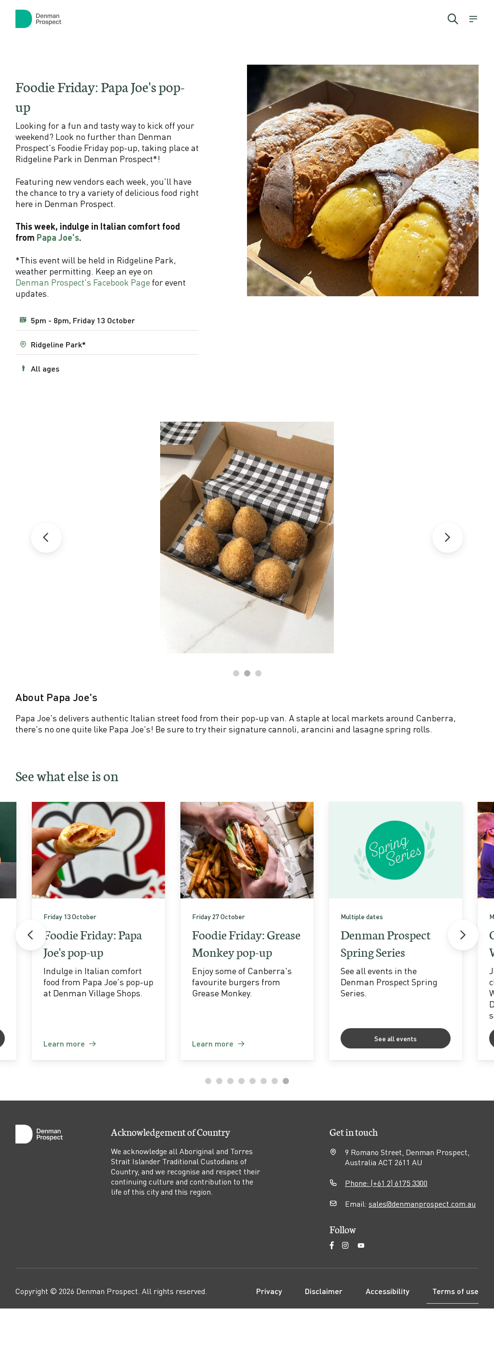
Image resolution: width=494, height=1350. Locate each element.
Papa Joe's (58, 237)
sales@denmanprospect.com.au (422, 1203)
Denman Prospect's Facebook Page (82, 282)
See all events (395, 1038)
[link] (98, 931)
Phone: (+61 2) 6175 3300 (386, 1183)
